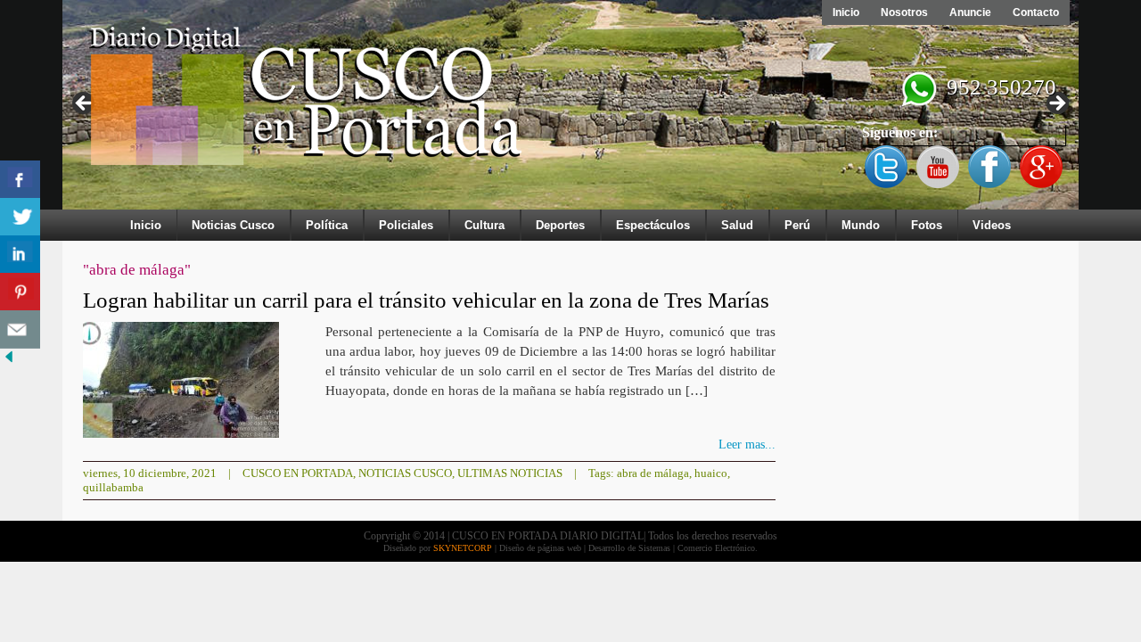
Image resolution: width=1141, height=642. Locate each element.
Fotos (926, 225)
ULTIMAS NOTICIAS (509, 473)
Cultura (484, 225)
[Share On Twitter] (20, 217)
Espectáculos (653, 225)
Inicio (846, 12)
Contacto (1036, 12)
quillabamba (113, 487)
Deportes (560, 225)
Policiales (406, 225)
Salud (737, 225)
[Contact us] (20, 329)
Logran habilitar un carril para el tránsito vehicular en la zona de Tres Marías (426, 300)
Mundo (860, 225)
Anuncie (970, 12)
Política (327, 225)
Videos (992, 225)
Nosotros (904, 12)
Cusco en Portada (297, 473)
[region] (570, 109)
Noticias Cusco (233, 225)
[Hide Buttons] (9, 361)
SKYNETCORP (462, 548)
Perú (797, 225)
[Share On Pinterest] (20, 292)
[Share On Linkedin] (20, 254)
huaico (710, 473)
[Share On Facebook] (20, 179)
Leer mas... (747, 444)
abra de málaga (653, 473)
